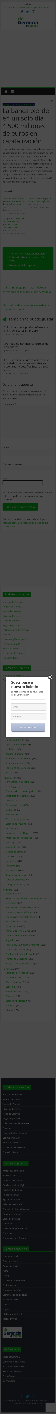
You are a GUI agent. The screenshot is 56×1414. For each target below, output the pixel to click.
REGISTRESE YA (28, 727)
